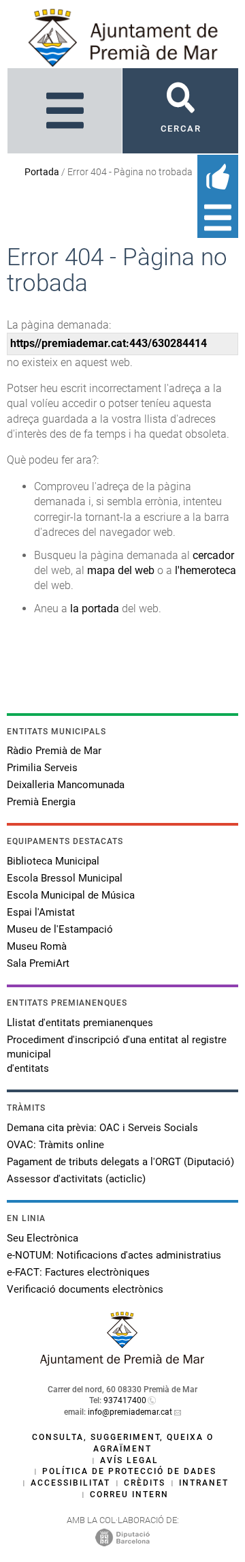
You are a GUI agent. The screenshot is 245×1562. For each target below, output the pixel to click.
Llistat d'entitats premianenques (80, 1023)
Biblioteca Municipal (53, 861)
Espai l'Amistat (41, 912)
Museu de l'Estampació (60, 929)
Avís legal (129, 1460)
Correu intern (129, 1494)
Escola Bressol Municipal (64, 878)
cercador (213, 555)
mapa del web (120, 570)
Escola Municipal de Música (71, 895)
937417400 (124, 1400)
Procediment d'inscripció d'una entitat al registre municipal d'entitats (117, 1054)
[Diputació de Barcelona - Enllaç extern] (122, 1537)
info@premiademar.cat (130, 1412)
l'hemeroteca (205, 570)
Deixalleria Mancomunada (66, 785)
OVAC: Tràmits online (55, 1145)
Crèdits (144, 1483)
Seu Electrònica (42, 1238)
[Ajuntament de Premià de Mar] (122, 1361)
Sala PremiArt (38, 963)
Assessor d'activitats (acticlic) (76, 1179)
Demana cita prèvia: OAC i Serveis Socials (102, 1128)
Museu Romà (37, 946)
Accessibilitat (70, 1483)
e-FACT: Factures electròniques (78, 1272)
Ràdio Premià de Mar (54, 751)
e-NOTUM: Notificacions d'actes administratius (114, 1255)
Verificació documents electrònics (85, 1289)
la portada (94, 608)
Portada (41, 171)
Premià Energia (41, 802)
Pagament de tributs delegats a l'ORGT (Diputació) (120, 1162)
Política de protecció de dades (129, 1471)
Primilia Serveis (42, 768)
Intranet (204, 1483)
